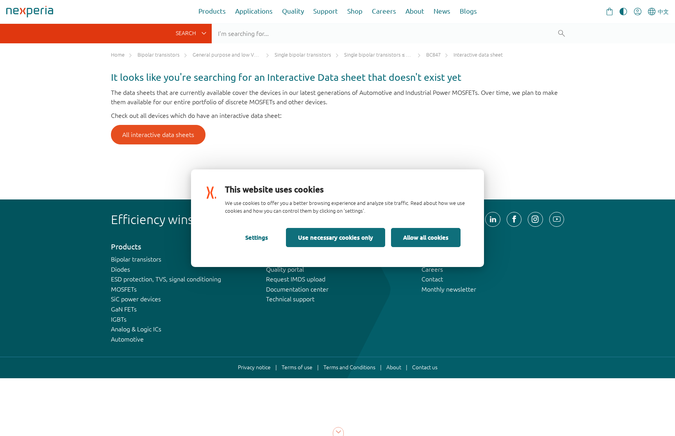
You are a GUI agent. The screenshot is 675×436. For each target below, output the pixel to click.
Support (325, 11)
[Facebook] (514, 219)
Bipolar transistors (136, 259)
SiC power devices (136, 299)
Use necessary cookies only (335, 237)
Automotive (127, 339)
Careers (384, 11)
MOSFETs (124, 289)
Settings (256, 237)
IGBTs (119, 319)
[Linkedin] (492, 219)
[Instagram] (535, 219)
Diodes (120, 269)
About (414, 11)
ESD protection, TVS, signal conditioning (166, 279)
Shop (354, 11)
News (442, 11)
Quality (293, 11)
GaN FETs (124, 309)
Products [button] (212, 11)
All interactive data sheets (158, 134)
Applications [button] (254, 11)
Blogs (468, 11)
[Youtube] (556, 219)
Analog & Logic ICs (136, 329)
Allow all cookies (425, 237)
